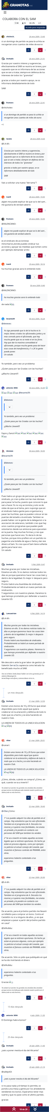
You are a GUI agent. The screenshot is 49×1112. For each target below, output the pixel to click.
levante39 (10, 319)
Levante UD (7, 23)
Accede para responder (35, 27)
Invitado (10, 58)
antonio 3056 (12, 388)
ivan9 (8, 197)
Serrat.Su (14, 665)
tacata (9, 139)
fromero (9, 102)
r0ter (8, 740)
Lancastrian (11, 613)
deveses (9, 451)
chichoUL (10, 36)
